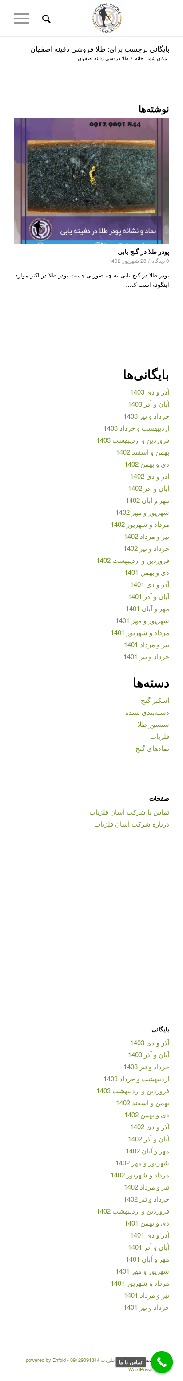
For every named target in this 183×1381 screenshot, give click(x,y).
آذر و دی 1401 (149, 584)
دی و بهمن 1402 (146, 463)
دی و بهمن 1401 (146, 572)
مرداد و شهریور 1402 (140, 524)
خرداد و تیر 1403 (146, 415)
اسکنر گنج (155, 700)
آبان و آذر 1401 (148, 596)
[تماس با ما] (162, 1362)
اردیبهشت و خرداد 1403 (136, 427)
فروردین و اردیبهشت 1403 (132, 439)
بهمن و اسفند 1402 (142, 451)
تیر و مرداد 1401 (146, 644)
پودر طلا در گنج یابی (143, 251)
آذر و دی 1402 (149, 476)
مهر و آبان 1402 (147, 500)
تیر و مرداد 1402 (146, 536)
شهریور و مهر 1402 (142, 512)
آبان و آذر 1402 (148, 488)
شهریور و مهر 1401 (142, 620)
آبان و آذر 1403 (148, 403)
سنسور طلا (153, 724)
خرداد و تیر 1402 (146, 548)
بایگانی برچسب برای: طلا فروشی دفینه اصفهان (99, 49)
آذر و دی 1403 (149, 391)
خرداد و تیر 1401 (146, 656)
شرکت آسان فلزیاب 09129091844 (105, 1359)
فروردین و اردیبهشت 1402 (132, 560)
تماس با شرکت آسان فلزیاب (129, 811)
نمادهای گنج (152, 748)
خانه (139, 58)
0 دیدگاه (160, 260)
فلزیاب (159, 736)
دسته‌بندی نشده (147, 712)
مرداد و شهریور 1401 (140, 632)
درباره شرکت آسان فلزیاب (131, 823)
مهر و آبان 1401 (147, 608)
